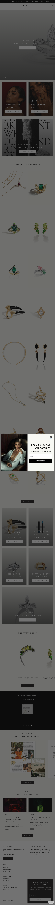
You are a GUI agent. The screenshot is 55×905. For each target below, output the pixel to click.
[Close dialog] (51, 437)
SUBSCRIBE (40, 461)
